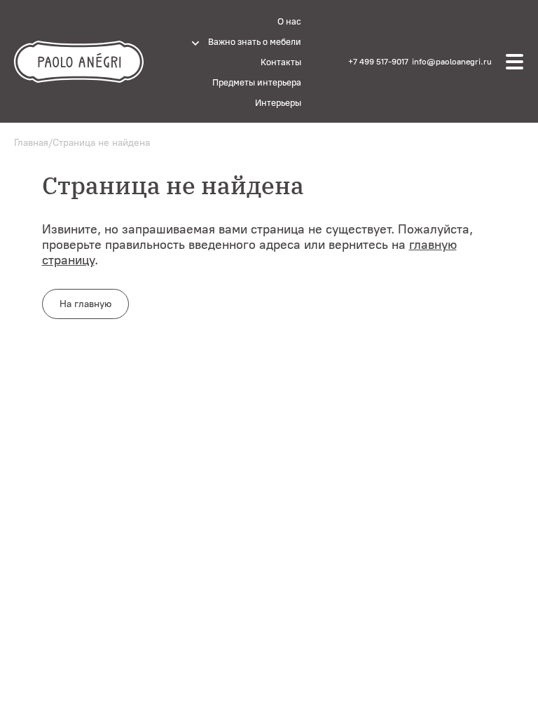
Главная (31, 143)
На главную (85, 304)
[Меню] (515, 62)
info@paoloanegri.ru (452, 62)
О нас (289, 21)
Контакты (281, 62)
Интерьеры (278, 102)
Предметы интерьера (256, 82)
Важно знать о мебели (254, 41)
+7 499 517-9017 (378, 62)
